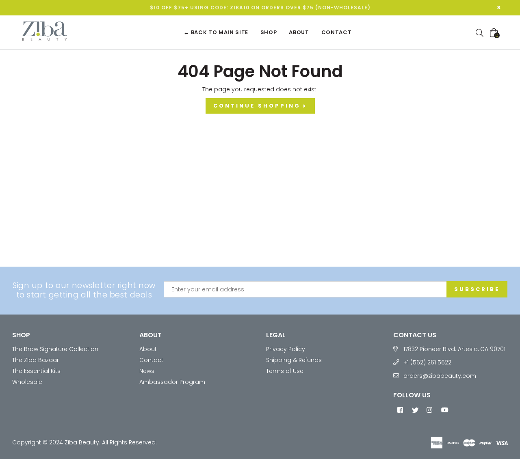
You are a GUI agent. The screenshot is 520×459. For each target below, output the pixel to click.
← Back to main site (216, 32)
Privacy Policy (285, 349)
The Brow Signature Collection (55, 349)
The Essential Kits (36, 371)
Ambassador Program (172, 382)
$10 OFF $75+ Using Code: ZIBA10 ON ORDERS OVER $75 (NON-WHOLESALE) (260, 7)
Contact (336, 32)
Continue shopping (258, 106)
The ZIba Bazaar (35, 360)
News (146, 371)
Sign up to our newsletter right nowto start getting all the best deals (84, 290)
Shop (268, 32)
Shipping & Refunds (294, 360)
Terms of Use (284, 371)
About (299, 32)
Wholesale (27, 382)
